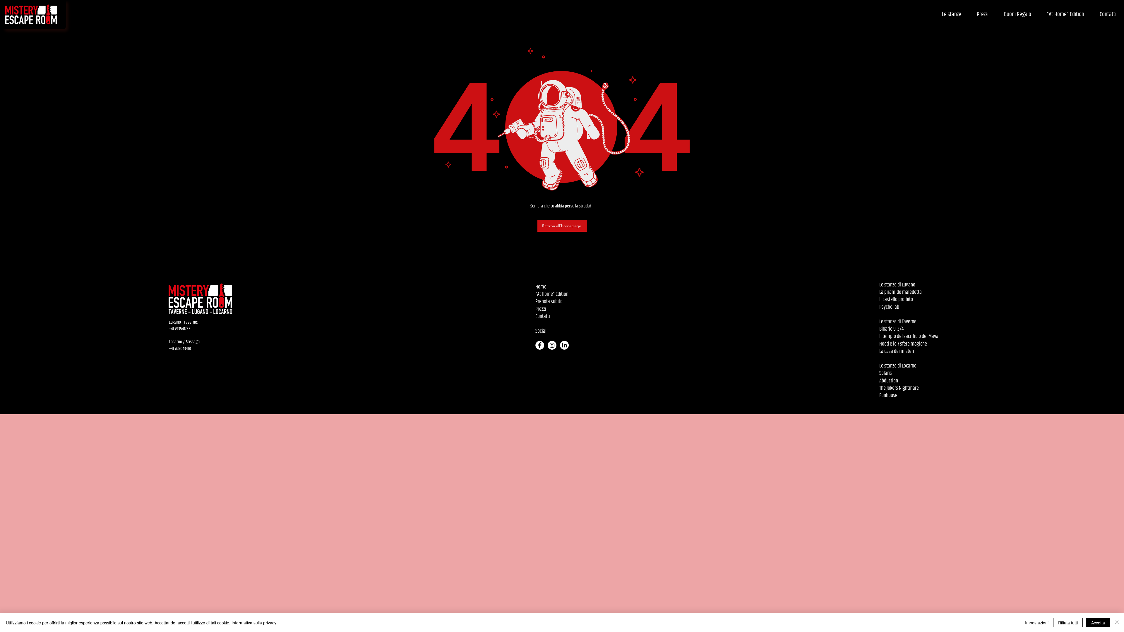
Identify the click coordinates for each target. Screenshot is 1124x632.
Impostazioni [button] (1036, 623)
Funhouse (888, 395)
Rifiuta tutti (1068, 623)
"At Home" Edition (551, 294)
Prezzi (540, 309)
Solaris (885, 373)
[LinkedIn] (564, 345)
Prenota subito (549, 302)
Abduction (888, 381)
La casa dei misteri (896, 351)
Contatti (542, 316)
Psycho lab (889, 307)
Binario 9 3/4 (891, 329)
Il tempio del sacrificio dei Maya (908, 336)
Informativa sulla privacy (254, 623)
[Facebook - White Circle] (539, 345)
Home (540, 287)
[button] (951, 14)
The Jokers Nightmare (899, 388)
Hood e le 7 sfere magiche (903, 344)
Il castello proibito (896, 300)
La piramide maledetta (900, 292)
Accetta (1098, 623)
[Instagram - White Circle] (552, 345)
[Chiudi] (1116, 622)
